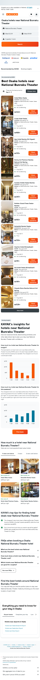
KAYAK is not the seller (10, 668)
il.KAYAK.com (6, 645)
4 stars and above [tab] (8, 453)
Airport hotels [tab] (8, 614)
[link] (20, 432)
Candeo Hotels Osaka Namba (24, 183)
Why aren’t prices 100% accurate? (14, 674)
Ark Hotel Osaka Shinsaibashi (24, 267)
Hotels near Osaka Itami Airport (14, 628)
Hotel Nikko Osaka (20, 98)
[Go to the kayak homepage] (12, 14)
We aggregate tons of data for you (14, 671)
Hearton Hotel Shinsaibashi (23, 247)
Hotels (13, 645)
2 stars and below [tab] (32, 453)
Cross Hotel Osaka (20, 118)
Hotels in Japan (31, 645)
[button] (38, 8)
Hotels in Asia (21, 645)
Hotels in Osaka (27, 646)
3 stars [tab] (20, 453)
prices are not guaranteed (9, 662)
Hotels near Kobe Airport (12, 631)
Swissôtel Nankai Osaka (22, 226)
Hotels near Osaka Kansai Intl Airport (15, 625)
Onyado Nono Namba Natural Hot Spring (26, 289)
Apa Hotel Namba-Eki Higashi (24, 139)
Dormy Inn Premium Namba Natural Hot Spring (23, 161)
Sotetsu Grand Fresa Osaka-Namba (24, 204)
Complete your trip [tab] (22, 614)
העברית (29, 7)
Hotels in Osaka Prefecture (14, 646)
